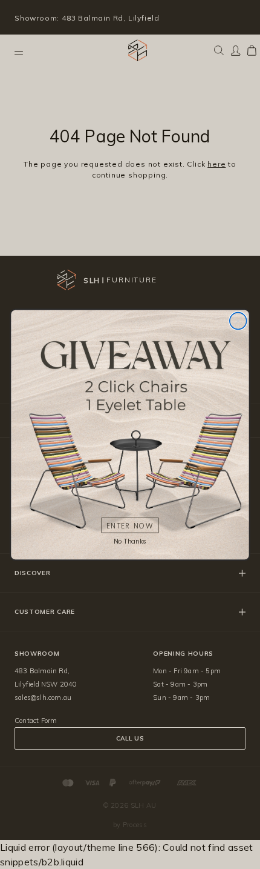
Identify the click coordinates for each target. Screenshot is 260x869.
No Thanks (130, 540)
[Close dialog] (238, 320)
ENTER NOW (130, 525)
